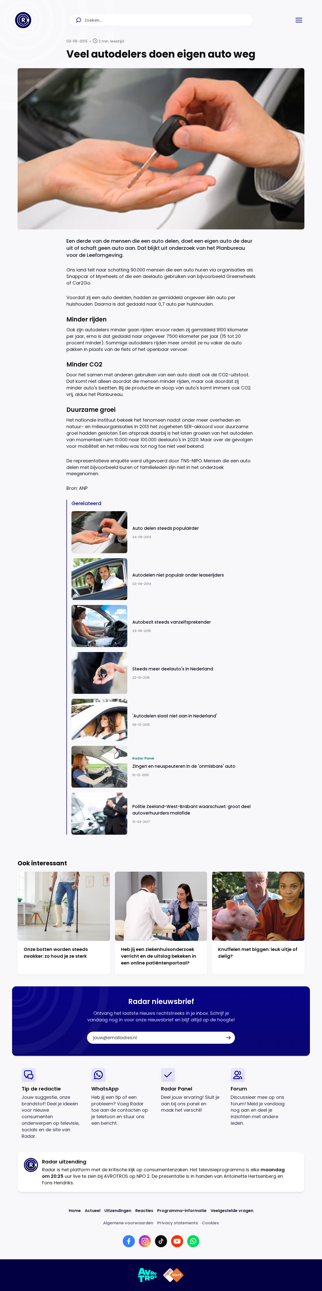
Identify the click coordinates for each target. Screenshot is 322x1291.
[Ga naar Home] (23, 20)
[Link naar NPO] (173, 1275)
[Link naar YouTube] (177, 1241)
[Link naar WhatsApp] (193, 1241)
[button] (299, 20)
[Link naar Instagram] (145, 1241)
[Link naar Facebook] (129, 1241)
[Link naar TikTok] (161, 1241)
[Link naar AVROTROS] (147, 1275)
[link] (52, 1104)
